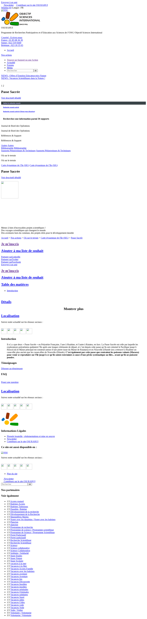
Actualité (11, 62)
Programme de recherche (21, 527)
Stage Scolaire (16, 561)
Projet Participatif (18, 535)
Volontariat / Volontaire (20, 615)
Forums (10, 65)
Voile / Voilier (16, 610)
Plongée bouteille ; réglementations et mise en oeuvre (31, 436)
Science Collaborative (20, 550)
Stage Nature (16, 558)
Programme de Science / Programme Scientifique (32, 532)
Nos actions (6, 55)
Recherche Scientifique (20, 540)
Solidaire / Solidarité (19, 553)
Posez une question (10, 382)
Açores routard (17, 501)
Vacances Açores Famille (21, 568)
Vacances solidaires (19, 594)
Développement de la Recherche (25, 514)
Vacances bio (16, 579)
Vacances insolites (18, 587)
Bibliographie (7, 148)
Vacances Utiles (17, 602)
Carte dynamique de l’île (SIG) (15, 165)
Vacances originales (19, 589)
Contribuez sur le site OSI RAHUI (32, 5)
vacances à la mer (18, 563)
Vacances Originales (19, 592)
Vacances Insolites (18, 584)
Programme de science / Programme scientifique (32, 530)
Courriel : (11, 37)
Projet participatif (18, 537)
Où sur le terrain (31, 238)
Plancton (14, 522)
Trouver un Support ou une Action (22, 60)
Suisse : (11, 42)
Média (10, 67)
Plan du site (12, 473)
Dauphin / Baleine (18, 509)
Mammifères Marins (19, 517)
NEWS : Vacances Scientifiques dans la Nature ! (23, 78)
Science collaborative (20, 548)
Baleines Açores (17, 504)
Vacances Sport (17, 597)
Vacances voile (17, 605)
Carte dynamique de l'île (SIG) (54, 238)
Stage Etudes (16, 556)
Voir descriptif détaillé (11, 98)
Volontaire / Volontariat (20, 613)
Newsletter (8, 5)
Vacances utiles (17, 600)
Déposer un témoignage (12, 368)
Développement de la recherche (24, 511)
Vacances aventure (18, 574)
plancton (14, 524)
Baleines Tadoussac (19, 506)
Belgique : (12, 45)
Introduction (12, 290)
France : (12, 40)
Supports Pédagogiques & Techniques (18, 150)
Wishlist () (6, 7)
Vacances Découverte (20, 581)
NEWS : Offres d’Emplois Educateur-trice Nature (23, 75)
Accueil (10, 50)
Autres (4, 145)
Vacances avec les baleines (22, 571)
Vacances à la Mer (18, 566)
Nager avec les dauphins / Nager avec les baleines (32, 519)
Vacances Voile (17, 607)
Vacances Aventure (19, 576)
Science (13, 545)
